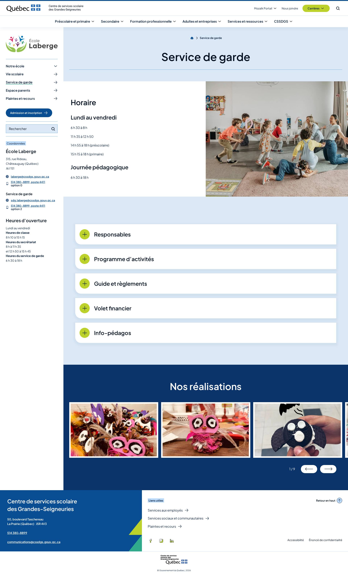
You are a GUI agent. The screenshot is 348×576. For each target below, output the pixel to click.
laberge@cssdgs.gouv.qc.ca (30, 176)
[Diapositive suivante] (328, 469)
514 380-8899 (17, 533)
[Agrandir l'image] (113, 430)
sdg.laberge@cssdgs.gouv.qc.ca (33, 200)
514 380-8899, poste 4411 (28, 182)
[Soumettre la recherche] (53, 128)
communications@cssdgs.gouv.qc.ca (33, 542)
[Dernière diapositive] (309, 469)
